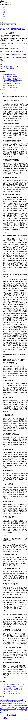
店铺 (14, 703)
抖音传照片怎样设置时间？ (7, 66)
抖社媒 (2, 1)
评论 (8, 709)
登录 (9, 703)
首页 (4, 7)
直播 (4, 9)
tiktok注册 (16, 707)
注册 (5, 707)
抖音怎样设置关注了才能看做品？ (13, 83)
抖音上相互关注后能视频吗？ (12, 87)
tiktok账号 (6, 705)
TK (4, 16)
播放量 (7, 710)
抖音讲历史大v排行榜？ (10, 74)
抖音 (1, 62)
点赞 (9, 707)
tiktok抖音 (15, 709)
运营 (4, 14)
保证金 (3, 709)
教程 (4, 11)
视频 (4, 13)
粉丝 (5, 703)
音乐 (19, 710)
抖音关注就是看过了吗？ (10, 85)
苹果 (17, 705)
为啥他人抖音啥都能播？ (13, 29)
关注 (22, 705)
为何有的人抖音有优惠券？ (11, 76)
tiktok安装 (24, 707)
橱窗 (12, 705)
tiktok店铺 (7, 701)
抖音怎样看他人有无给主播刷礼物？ (13, 78)
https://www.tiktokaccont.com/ (19, 54)
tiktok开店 (13, 710)
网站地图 (13, 715)
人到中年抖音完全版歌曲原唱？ (8, 68)
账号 (13, 701)
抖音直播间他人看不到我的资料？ (13, 80)
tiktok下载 (22, 709)
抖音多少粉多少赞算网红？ (11, 81)
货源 (18, 701)
